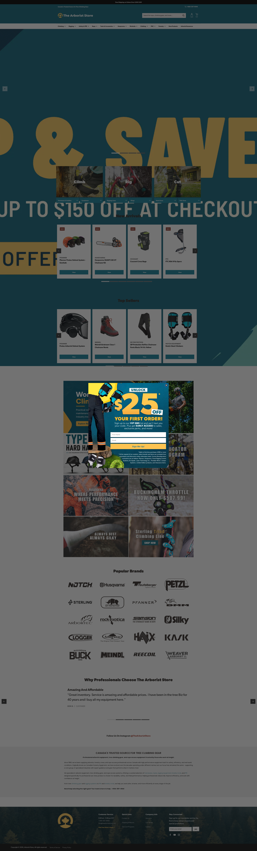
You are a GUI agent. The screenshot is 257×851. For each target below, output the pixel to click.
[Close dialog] (166, 385)
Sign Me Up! (138, 446)
